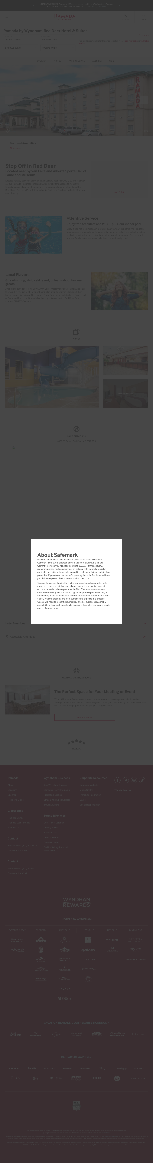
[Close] (117, 544)
